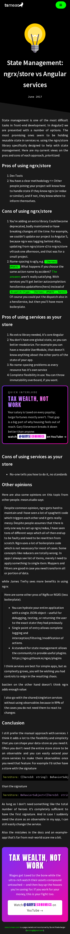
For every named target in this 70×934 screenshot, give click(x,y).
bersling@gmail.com (34, 930)
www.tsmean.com (12, 927)
